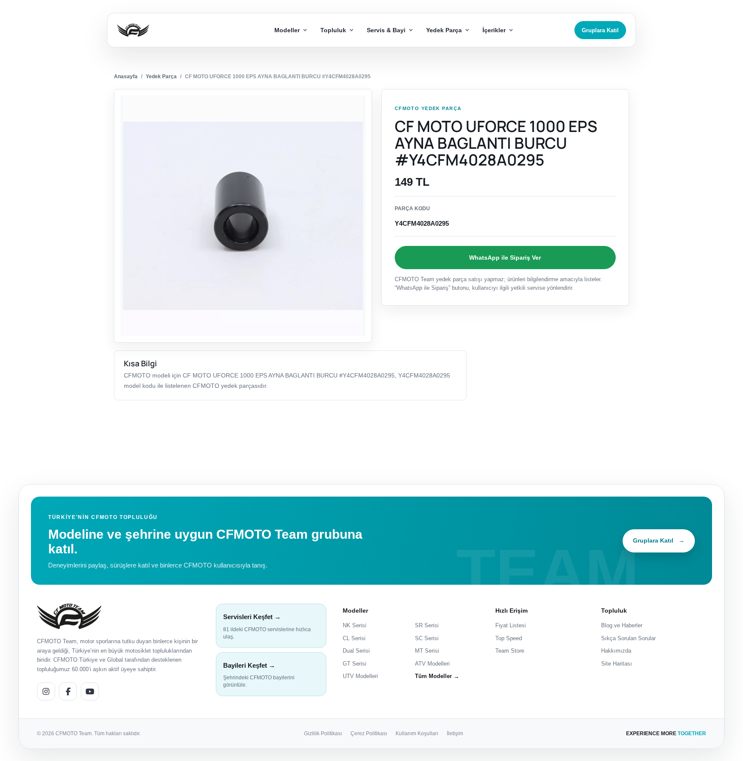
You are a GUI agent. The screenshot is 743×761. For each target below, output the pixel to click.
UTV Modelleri (360, 676)
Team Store (509, 650)
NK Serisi (354, 625)
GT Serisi (354, 663)
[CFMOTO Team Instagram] (46, 691)
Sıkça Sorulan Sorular (628, 638)
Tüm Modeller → (437, 676)
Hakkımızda (616, 650)
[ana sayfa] (164, 30)
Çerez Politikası (368, 733)
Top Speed (508, 638)
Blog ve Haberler (621, 625)
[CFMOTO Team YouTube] (90, 691)
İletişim (455, 733)
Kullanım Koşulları (417, 733)
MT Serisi (427, 650)
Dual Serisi (356, 650)
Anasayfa (126, 77)
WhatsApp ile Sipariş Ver (505, 257)
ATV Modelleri (432, 663)
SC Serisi (427, 638)
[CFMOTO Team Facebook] (68, 691)
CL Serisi (354, 638)
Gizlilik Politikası (323, 733)
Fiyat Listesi (510, 625)
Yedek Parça (161, 77)
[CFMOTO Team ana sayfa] (69, 616)
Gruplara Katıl (600, 30)
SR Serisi (427, 625)
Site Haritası (616, 663)
